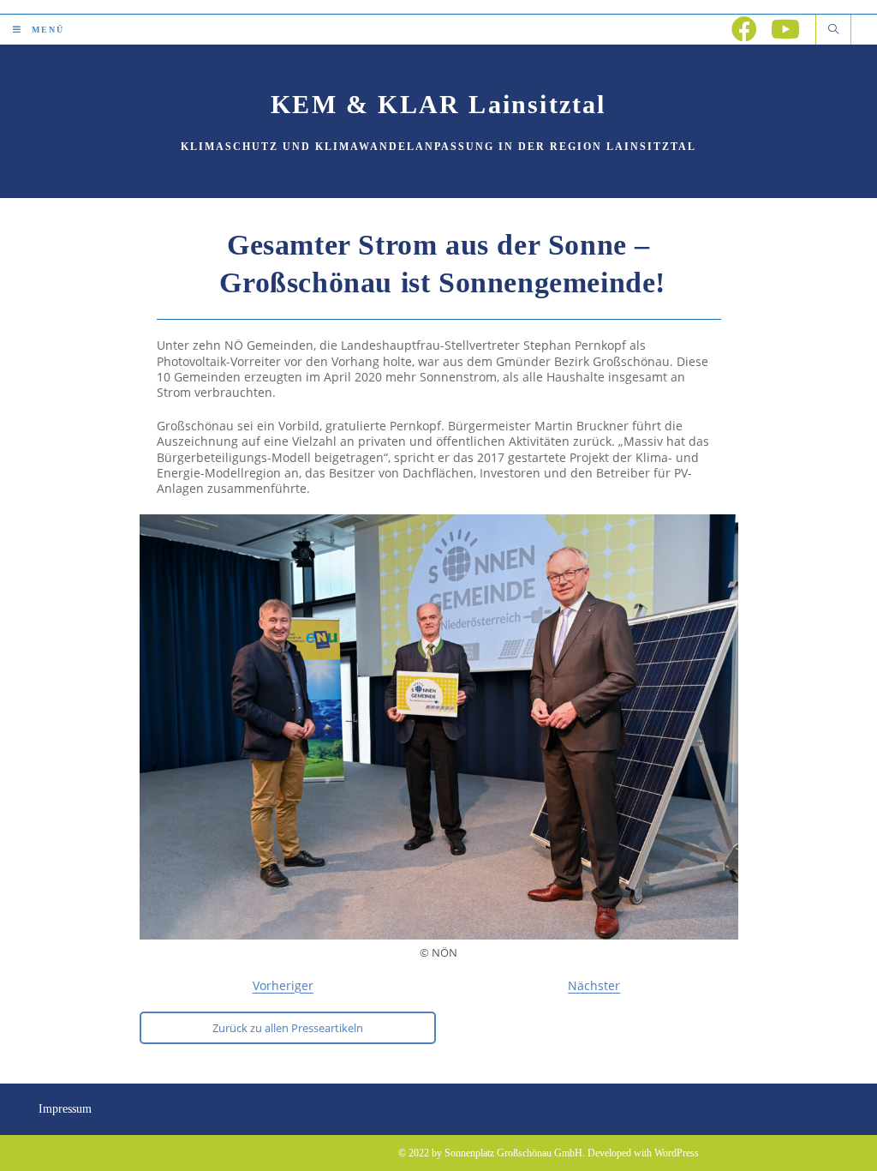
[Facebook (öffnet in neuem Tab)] (744, 29)
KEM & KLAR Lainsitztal (438, 104)
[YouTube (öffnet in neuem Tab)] (785, 29)
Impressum (65, 1108)
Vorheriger (283, 985)
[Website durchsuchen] (833, 30)
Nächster (594, 985)
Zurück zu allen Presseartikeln (287, 1028)
